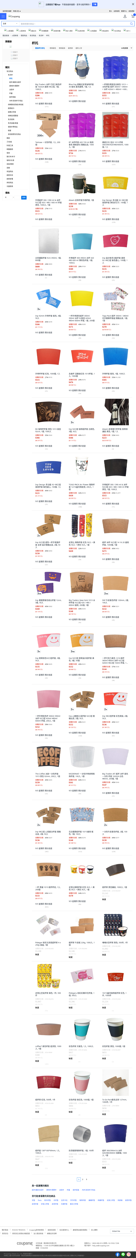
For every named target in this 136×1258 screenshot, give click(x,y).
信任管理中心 (64, 1229)
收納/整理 (10, 164)
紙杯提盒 (12, 97)
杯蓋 (10, 93)
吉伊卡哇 (64, 1200)
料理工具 (10, 145)
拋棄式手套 (12, 112)
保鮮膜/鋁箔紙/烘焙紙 (15, 104)
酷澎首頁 (6, 36)
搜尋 (24, 197)
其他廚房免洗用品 (14, 134)
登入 (110, 11)
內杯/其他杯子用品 (16, 101)
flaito (40, 1200)
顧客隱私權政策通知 (80, 1229)
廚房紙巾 (11, 108)
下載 (94, 4)
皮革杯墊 (55, 1204)
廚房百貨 (10, 175)
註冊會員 (117, 11)
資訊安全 (5, 1233)
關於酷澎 (5, 1229)
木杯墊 (56, 1200)
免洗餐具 (11, 119)
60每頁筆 (124, 48)
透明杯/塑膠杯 (14, 86)
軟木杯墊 (47, 1200)
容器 (8, 168)
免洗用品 (33, 36)
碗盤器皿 (10, 149)
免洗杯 (41, 36)
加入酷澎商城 (38, 1233)
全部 (4, 24)
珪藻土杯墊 (111, 1200)
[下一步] (92, 1179)
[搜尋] (131, 23)
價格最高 (62, 48)
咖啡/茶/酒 (10, 160)
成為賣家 (131, 11)
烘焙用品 (10, 182)
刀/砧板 (9, 142)
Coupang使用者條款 (36, 1229)
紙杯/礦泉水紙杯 (15, 82)
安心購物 (94, 1229)
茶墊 (33, 1200)
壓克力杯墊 (74, 1204)
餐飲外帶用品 (13, 127)
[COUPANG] (25, 1244)
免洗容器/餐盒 (13, 123)
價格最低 (53, 48)
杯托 (47, 36)
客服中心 (124, 11)
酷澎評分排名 (40, 48)
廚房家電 (10, 179)
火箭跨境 (15, 36)
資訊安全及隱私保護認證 (21, 1233)
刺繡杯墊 (101, 1200)
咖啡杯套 (82, 1200)
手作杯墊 (73, 1200)
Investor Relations (18, 1229)
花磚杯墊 (64, 1204)
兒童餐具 (10, 186)
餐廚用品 (24, 36)
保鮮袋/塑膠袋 (13, 116)
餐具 (8, 153)
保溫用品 (10, 171)
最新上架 (79, 48)
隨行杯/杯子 (11, 157)
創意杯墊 (128, 1200)
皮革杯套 (35, 1204)
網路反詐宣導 (52, 1233)
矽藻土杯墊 (45, 1204)
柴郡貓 (120, 1200)
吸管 (9, 130)
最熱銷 (70, 48)
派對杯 (11, 89)
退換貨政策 (52, 1229)
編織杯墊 (92, 1200)
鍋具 (8, 138)
